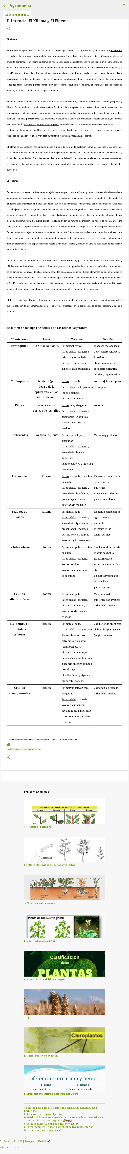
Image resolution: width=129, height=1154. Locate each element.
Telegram (30, 1141)
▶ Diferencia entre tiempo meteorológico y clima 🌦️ (53, 1094)
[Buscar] (124, 6)
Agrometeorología (17, 15)
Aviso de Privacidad (9, 1147)
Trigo (27, 1017)
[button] (9, 29)
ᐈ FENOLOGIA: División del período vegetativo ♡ (51, 865)
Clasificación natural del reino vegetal (45, 979)
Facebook (10, 1141)
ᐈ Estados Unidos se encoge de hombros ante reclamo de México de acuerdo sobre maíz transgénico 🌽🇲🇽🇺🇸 (63, 1119)
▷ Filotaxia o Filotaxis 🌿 (38, 827)
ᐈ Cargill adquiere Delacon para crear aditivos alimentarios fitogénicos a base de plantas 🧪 (58, 1128)
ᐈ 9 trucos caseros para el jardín (43, 1114)
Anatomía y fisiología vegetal (24, 749)
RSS (20, 1141)
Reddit (42, 1141)
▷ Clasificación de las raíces (39, 903)
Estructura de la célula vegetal (41, 1055)
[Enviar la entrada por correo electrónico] (9, 746)
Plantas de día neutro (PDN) (39, 941)
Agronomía (20, 5)
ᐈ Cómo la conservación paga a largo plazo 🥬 (51, 1123)
